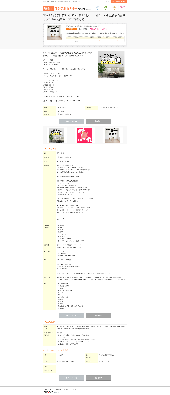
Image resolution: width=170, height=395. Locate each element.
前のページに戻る (71, 121)
